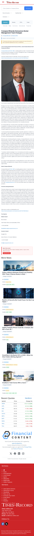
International (22, 25)
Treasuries (28, 25)
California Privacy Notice (18, 532)
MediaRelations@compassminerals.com (9, 228)
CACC (10, 393)
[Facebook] (15, 454)
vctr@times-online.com (12, 515)
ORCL (3, 423)
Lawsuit (7, 390)
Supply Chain (8, 281)
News (10, 25)
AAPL (7, 339)
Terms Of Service (18, 449)
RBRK (10, 312)
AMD (3, 408)
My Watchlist (18, 13)
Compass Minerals (5, 50)
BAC (3, 411)
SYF (15, 393)
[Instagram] (23, 454)
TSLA (3, 426)
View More (28, 398)
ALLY (7, 393)
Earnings (15, 364)
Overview (5, 25)
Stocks (13, 22)
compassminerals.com (10, 182)
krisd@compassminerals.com (7, 242)
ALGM (7, 284)
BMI (10, 284)
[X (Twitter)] (11, 454)
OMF (13, 393)
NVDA (3, 421)
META (3, 416)
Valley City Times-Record (13, 530)
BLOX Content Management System (12, 533)
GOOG (3, 413)
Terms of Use (3, 532)
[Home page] (17, 504)
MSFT (7, 312)
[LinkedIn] (19, 454)
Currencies (15, 25)
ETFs (21, 22)
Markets (5, 22)
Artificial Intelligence (9, 309)
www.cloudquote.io (17, 443)
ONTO (13, 284)
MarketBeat (6, 279)
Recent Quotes (6, 13)
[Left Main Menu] (3, 2)
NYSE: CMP (12, 50)
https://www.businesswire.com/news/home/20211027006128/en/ (15, 58)
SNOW (7, 367)
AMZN (3, 403)
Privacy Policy (27, 447)
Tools (28, 22)
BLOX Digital (24, 533)
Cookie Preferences (27, 532)
